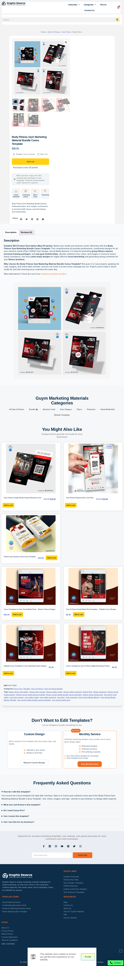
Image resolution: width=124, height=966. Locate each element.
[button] (66, 42)
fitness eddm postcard (73, 692)
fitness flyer (87, 692)
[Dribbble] (56, 846)
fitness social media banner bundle (30, 695)
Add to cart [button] (8, 505)
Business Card (49, 409)
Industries (72, 4)
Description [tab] (11, 232)
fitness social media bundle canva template (63, 695)
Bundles (26, 689)
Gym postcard (71, 697)
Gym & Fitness (54, 32)
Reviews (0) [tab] (26, 232)
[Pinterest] (68, 846)
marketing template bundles (53, 274)
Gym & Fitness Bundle (53, 689)
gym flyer (61, 697)
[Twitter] (74, 846)
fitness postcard (99, 692)
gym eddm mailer (32, 697)
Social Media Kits (107, 409)
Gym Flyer (66, 32)
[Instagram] (80, 846)
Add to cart (30, 162)
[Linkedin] (49, 846)
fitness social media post (93, 695)
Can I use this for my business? (19, 822)
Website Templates (62, 415)
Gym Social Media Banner (89, 697)
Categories (88, 4)
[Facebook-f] (43, 846)
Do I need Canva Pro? (14, 810)
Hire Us (103, 4)
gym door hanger (17, 697)
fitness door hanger (37, 692)
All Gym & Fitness (16, 409)
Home (43, 32)
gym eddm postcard (48, 697)
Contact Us (89, 10)
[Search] (117, 19)
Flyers (79, 409)
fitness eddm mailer (54, 692)
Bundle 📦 (33, 409)
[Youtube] (62, 846)
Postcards (91, 409)
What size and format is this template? (22, 805)
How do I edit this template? (17, 792)
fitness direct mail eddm (18, 692)
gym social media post (61, 700)
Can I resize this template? (16, 816)
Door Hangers (66, 409)
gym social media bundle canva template (34, 700)
